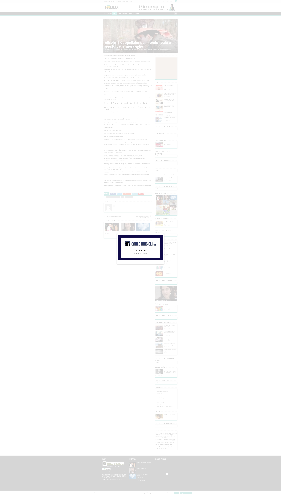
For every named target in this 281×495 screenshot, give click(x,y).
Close (162, 263)
